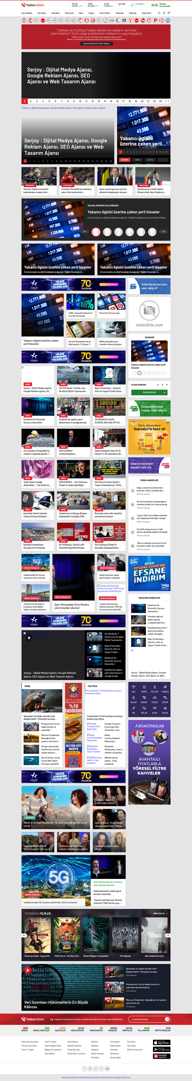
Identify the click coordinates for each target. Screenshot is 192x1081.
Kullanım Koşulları (114, 1077)
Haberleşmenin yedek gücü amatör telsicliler (107, 892)
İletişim (75, 1077)
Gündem (55, 13)
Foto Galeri (105, 13)
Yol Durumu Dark (29, 1045)
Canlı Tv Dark (50, 1041)
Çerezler (96, 1077)
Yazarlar (133, 13)
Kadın (91, 13)
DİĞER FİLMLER (159, 913)
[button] (25, 101)
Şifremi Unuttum (134, 1049)
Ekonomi (69, 13)
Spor (81, 13)
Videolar (119, 13)
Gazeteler (146, 13)
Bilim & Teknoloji (150, 160)
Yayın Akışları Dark (53, 1045)
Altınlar (94, 1041)
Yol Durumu (144, 1029)
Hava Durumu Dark (30, 1041)
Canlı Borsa (72, 1041)
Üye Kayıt (131, 1045)
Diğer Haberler (137, 160)
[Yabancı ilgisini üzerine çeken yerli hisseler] (43, 315)
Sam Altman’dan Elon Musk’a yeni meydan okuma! (108, 883)
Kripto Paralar (162, 1029)
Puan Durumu (96, 1029)
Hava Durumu (77, 1029)
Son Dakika (27, 13)
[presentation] (166, 100)
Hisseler (112, 1029)
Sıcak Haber (115, 1057)
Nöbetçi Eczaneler (53, 1049)
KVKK (103, 1077)
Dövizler (94, 1045)
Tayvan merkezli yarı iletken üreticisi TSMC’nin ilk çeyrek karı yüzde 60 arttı (108, 902)
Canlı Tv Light (28, 1049)
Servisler (41, 13)
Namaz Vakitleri (41, 1029)
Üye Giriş (131, 1041)
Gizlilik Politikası (85, 1077)
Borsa (25, 1029)
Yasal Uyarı (126, 1077)
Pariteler (127, 1029)
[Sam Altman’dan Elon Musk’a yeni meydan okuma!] (108, 867)
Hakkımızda (66, 1077)
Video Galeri (115, 1045)
